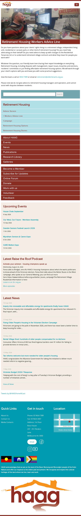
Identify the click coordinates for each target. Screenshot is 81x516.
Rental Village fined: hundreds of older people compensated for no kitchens (34, 339)
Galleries (8, 161)
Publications (9, 152)
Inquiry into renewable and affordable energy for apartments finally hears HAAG (36, 306)
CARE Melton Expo (11, 245)
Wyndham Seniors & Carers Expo (17, 236)
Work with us (10, 188)
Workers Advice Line (14, 116)
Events (7, 142)
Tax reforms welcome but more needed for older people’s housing (30, 356)
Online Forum (10, 178)
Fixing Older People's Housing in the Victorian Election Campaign (30, 322)
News (6, 147)
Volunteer (8, 193)
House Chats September (13, 211)
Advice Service (9, 111)
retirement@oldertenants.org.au (50, 77)
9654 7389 (24, 77)
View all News (8, 384)
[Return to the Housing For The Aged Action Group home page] (7, 7)
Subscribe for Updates (15, 173)
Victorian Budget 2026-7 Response (17, 372)
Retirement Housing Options (15, 126)
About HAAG (10, 137)
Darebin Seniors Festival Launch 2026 (19, 228)
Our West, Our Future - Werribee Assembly (20, 220)
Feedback (8, 197)
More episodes (9, 286)
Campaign (7, 121)
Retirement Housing (16, 104)
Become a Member (13, 168)
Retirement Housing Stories (15, 130)
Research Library (12, 157)
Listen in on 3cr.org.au (12, 282)
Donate (7, 183)
